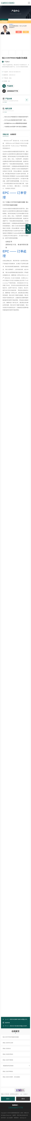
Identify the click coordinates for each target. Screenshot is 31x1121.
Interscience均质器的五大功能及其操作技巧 (16, 116)
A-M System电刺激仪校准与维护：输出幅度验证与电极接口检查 (16, 120)
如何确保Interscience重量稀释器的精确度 (15, 123)
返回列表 (7, 1022)
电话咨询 (28, 231)
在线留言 (13, 134)
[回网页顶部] (28, 226)
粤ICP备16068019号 (22, 1115)
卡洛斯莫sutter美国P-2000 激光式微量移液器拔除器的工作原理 (16, 126)
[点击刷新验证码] (20, 1090)
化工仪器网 (10, 1117)
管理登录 (16, 1117)
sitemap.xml (23, 1117)
